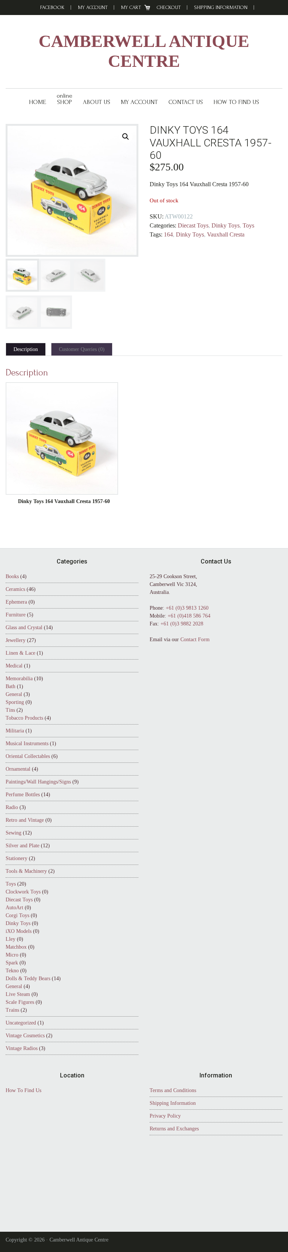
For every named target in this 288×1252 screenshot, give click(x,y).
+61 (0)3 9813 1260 (187, 608)
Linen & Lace (20, 653)
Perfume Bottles (23, 794)
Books (12, 576)
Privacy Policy (165, 1116)
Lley (10, 939)
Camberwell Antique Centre (144, 51)
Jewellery (16, 640)
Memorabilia (19, 678)
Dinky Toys (226, 225)
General (14, 694)
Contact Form (195, 639)
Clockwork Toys (23, 892)
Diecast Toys (193, 225)
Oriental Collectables (28, 756)
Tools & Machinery (26, 871)
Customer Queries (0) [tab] (82, 349)
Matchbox (16, 947)
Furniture (16, 615)
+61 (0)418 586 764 (189, 616)
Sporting (15, 702)
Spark (12, 963)
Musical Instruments (27, 743)
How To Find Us (23, 1090)
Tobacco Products (24, 718)
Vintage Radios (22, 1048)
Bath (10, 686)
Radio (12, 807)
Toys (248, 225)
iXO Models (19, 931)
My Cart (131, 7)
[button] (125, 136)
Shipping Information (221, 7)
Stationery (16, 858)
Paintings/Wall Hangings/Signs (38, 782)
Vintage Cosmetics (25, 1035)
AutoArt (14, 907)
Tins (10, 710)
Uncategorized (21, 1023)
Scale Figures (20, 1002)
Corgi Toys (17, 915)
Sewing (13, 833)
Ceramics (15, 589)
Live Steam (18, 994)
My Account (93, 7)
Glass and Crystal (24, 627)
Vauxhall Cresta (225, 234)
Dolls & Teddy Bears (28, 978)
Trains (12, 1010)
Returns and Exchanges (174, 1128)
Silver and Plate (22, 845)
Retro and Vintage (25, 820)
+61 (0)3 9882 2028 (181, 624)
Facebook (52, 7)
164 (168, 234)
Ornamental (18, 769)
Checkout (169, 7)
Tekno (12, 970)
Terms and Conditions (173, 1090)
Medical (14, 666)
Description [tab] (26, 349)
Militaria (15, 731)
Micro (12, 955)
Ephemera (16, 602)
